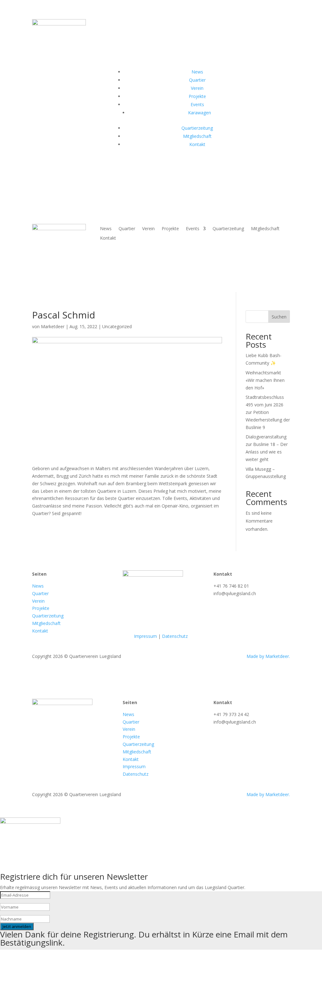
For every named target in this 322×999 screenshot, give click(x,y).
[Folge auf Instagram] (195, 166)
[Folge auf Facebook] (182, 166)
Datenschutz (175, 636)
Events (192, 228)
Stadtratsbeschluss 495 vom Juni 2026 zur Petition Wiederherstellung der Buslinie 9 (268, 412)
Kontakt (108, 238)
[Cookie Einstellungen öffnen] (47, 995)
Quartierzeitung (228, 228)
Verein (148, 228)
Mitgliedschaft (265, 228)
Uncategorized (117, 326)
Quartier (127, 228)
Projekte (170, 228)
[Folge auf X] (208, 166)
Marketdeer (52, 326)
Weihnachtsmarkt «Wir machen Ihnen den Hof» (265, 380)
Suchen (279, 317)
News (106, 228)
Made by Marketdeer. (268, 656)
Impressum (145, 636)
